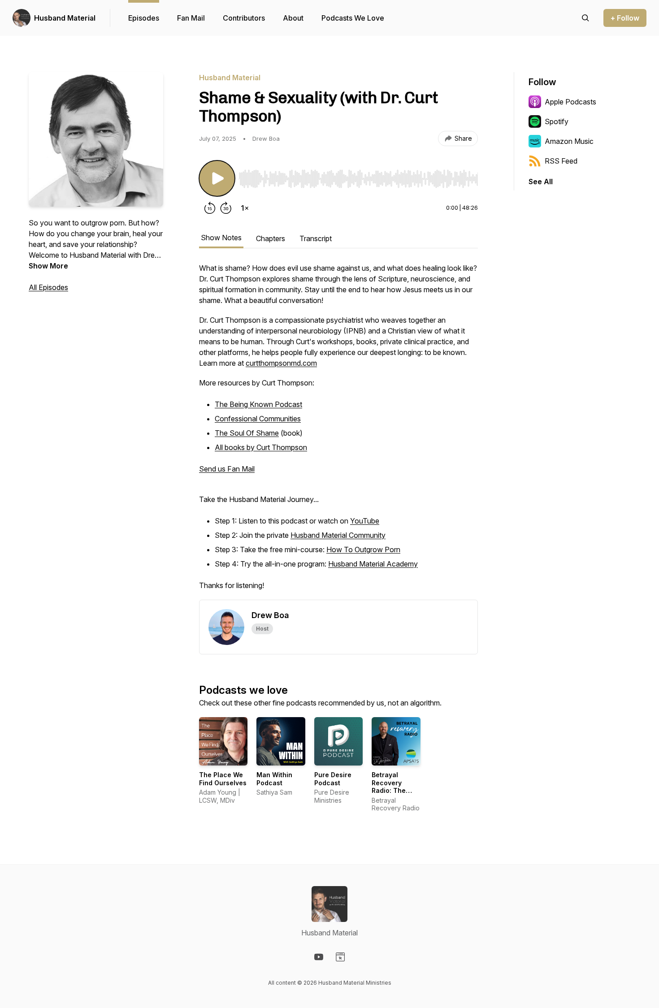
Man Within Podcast (274, 779)
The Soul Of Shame (247, 432)
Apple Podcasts (570, 101)
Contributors (244, 17)
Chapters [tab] (270, 238)
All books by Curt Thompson (261, 447)
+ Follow (625, 17)
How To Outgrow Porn (363, 549)
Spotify (556, 121)
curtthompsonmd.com (281, 363)
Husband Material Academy (373, 563)
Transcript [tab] (315, 238)
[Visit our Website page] (340, 956)
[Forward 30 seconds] (226, 208)
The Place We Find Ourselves (223, 779)
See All (541, 181)
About (293, 17)
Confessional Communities (258, 418)
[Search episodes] (585, 18)
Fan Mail (191, 17)
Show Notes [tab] (221, 237)
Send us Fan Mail (227, 468)
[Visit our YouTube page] (318, 956)
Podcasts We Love (352, 17)
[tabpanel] (338, 431)
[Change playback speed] (245, 208)
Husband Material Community (338, 535)
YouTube (364, 520)
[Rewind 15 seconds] (210, 208)
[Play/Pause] (217, 178)
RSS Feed (561, 160)
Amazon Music (569, 141)
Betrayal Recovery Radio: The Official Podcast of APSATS (389, 794)
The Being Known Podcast (258, 404)
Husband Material (64, 17)
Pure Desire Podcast (332, 779)
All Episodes (48, 287)
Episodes (143, 17)
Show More (48, 265)
